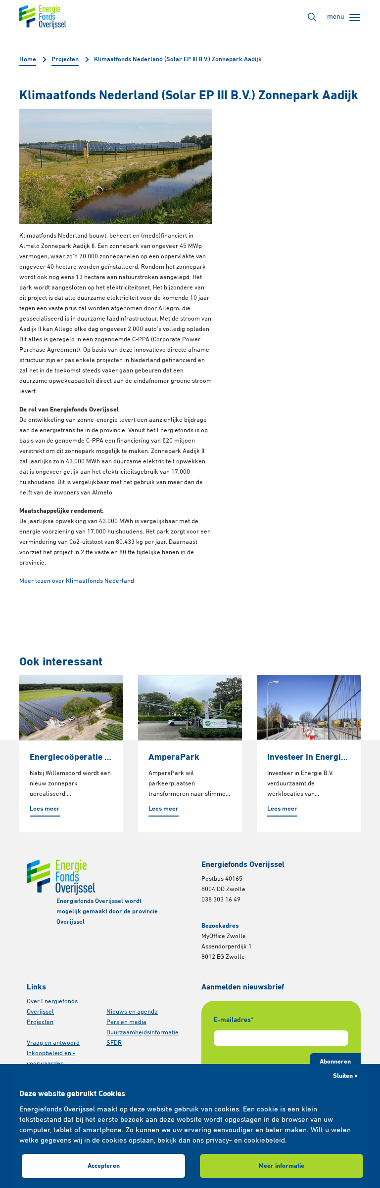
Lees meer (45, 809)
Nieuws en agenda (132, 1012)
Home (27, 59)
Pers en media (126, 1022)
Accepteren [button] (104, 1166)
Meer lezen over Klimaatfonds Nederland (76, 581)
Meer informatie (281, 1166)
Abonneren (335, 1062)
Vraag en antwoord (53, 1043)
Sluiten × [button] (345, 1076)
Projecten (65, 59)
